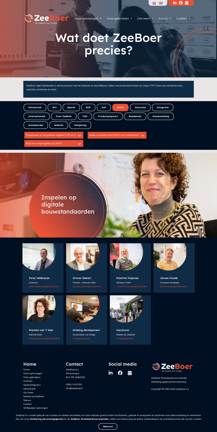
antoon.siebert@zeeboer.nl (87, 286)
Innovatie (140, 107)
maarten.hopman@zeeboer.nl (131, 286)
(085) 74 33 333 (74, 384)
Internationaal (36, 116)
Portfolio (27, 381)
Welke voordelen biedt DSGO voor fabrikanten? (114, 135)
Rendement (135, 116)
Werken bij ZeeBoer (33, 396)
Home (26, 369)
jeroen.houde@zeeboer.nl (173, 286)
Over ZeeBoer (64, 116)
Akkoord (108, 426)
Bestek (71, 107)
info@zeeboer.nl (81, 338)
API (54, 107)
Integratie (163, 107)
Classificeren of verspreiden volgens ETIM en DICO (53, 135)
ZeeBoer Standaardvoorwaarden (89, 419)
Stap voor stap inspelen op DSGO (44, 143)
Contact (181, 18)
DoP (104, 107)
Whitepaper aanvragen (35, 407)
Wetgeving (80, 125)
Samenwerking (160, 116)
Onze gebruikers (118, 18)
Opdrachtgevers (32, 384)
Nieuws (27, 400)
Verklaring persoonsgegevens (46, 419)
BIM (88, 107)
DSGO (120, 107)
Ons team (143, 18)
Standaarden (35, 125)
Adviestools (34, 107)
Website (58, 125)
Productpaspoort (108, 116)
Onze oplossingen (86, 18)
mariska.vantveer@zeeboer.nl (44, 338)
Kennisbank (29, 388)
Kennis (163, 18)
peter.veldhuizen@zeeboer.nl (43, 286)
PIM (85, 116)
